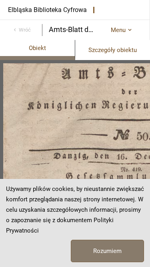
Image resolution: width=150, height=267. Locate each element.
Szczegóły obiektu (112, 50)
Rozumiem (107, 251)
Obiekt (37, 48)
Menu (118, 30)
